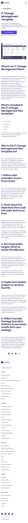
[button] (25, 3)
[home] (5, 3)
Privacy (7, 516)
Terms (3, 516)
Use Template (9, 32)
